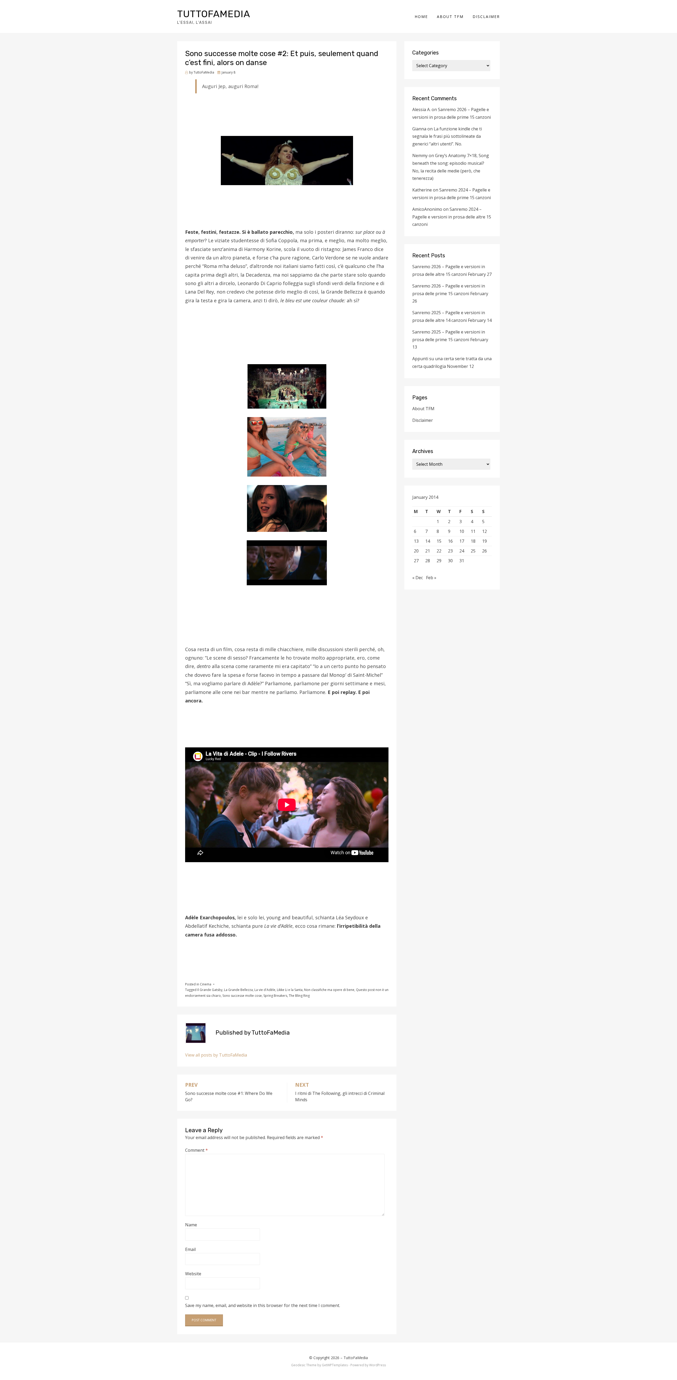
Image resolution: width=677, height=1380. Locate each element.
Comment (196, 1150)
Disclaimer (486, 16)
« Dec (417, 578)
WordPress (377, 1365)
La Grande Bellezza (238, 990)
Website (193, 1274)
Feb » (431, 578)
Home (421, 16)
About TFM (450, 16)
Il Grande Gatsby (209, 990)
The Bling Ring (299, 995)
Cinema (205, 984)
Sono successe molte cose (242, 995)
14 (427, 541)
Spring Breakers (275, 995)
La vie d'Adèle (264, 990)
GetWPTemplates (335, 1365)
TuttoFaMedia (213, 14)
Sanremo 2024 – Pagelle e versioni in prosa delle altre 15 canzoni (451, 216)
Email (190, 1249)
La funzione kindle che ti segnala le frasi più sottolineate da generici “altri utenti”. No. (447, 136)
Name (191, 1225)
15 (439, 541)
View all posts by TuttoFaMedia (216, 1055)
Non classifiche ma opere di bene (329, 990)
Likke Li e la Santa (290, 990)
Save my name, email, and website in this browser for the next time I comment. (262, 1305)
